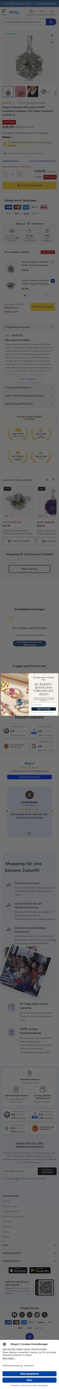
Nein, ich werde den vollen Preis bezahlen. (43, 713)
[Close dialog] (57, 675)
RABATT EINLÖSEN (43, 709)
